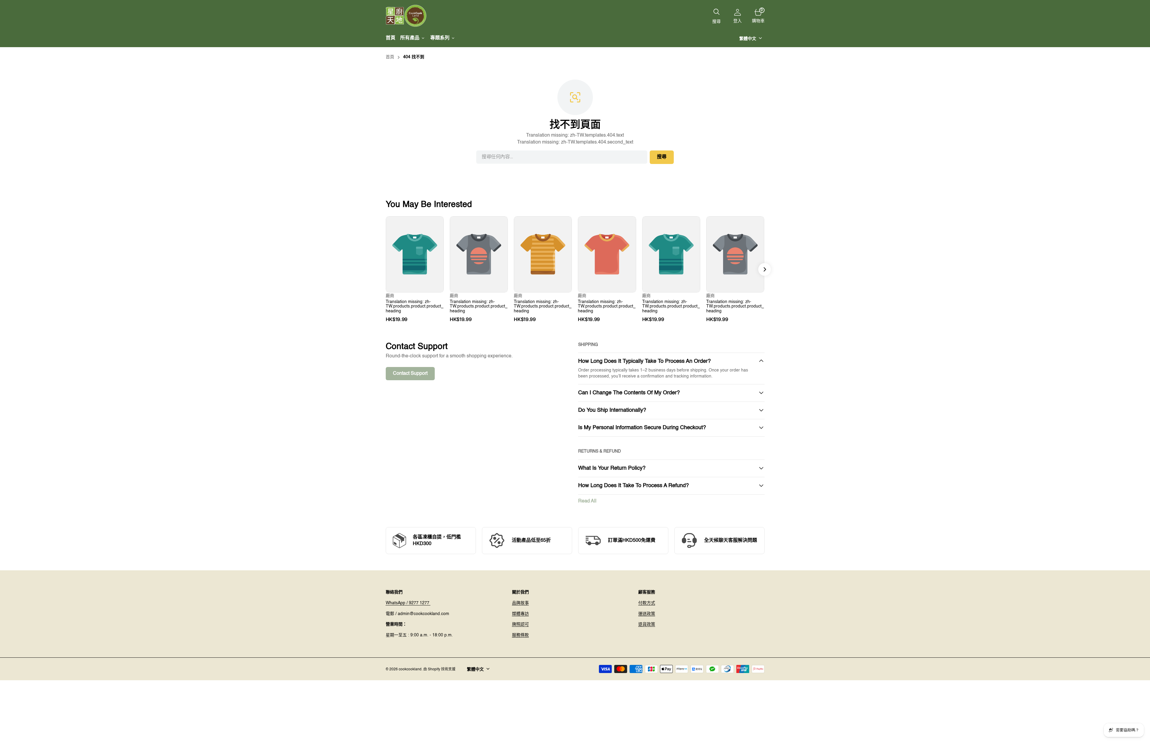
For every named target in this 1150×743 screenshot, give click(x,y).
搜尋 (662, 157)
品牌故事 (520, 603)
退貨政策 (646, 624)
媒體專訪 (520, 614)
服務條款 (520, 635)
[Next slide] (764, 269)
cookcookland (410, 669)
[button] (737, 16)
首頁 (390, 57)
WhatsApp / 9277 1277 (408, 603)
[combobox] (561, 157)
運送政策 (646, 614)
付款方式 (646, 603)
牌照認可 (520, 624)
